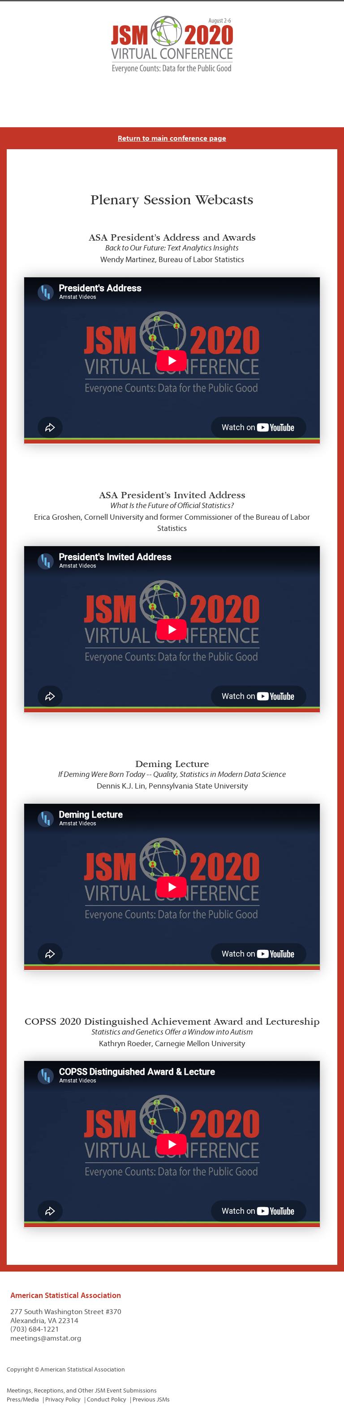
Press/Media (23, 1399)
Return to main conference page (172, 138)
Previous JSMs (151, 1399)
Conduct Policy (106, 1399)
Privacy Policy (63, 1399)
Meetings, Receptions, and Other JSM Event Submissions (82, 1390)
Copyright (20, 1369)
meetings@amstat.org (46, 1338)
